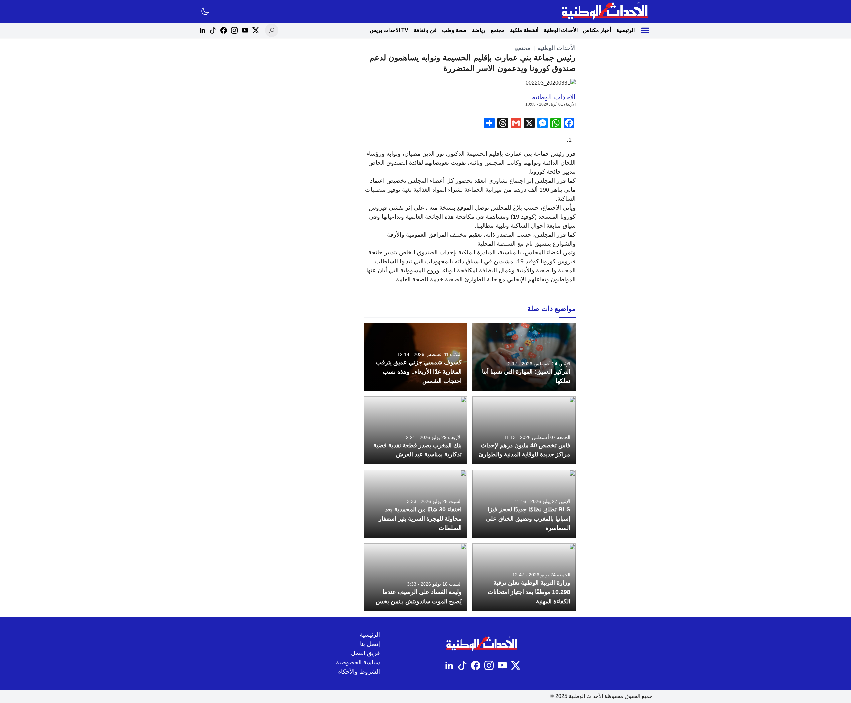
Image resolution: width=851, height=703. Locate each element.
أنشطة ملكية (524, 30)
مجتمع (498, 30)
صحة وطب (454, 30)
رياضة (478, 30)
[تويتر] (256, 30)
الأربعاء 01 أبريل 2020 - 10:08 (550, 104)
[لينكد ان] (202, 30)
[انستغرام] (234, 30)
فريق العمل (365, 653)
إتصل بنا (370, 644)
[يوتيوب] (245, 30)
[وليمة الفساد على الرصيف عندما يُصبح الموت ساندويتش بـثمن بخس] (415, 577)
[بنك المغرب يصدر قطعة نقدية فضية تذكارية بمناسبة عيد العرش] (415, 430)
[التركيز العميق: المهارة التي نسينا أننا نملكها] (524, 357)
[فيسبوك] (224, 30)
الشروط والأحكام (358, 671)
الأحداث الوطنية (561, 30)
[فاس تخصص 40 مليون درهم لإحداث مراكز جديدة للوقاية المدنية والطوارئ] (524, 430)
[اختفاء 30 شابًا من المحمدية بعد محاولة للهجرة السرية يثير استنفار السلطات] (415, 504)
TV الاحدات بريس (389, 30)
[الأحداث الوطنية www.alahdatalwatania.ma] (605, 11)
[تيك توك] (213, 30)
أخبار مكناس (597, 30)
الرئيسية (625, 30)
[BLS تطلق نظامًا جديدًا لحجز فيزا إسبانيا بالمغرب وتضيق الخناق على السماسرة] (524, 504)
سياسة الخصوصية (358, 662)
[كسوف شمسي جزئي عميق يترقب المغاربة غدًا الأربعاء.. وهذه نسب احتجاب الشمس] (415, 357)
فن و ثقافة (425, 30)
